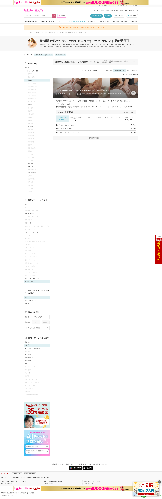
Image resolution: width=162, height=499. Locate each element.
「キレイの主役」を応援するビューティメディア (14, 481)
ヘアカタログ (92, 21)
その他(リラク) (43, 32)
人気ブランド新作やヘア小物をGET (53, 481)
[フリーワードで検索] (54, 16)
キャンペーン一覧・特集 (119, 21)
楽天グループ (121, 5)
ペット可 (27, 373)
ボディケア (28, 223)
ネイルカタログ (104, 21)
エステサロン (61, 21)
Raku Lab (134, 21)
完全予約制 (28, 354)
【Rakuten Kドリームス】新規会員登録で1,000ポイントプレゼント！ (31, 477)
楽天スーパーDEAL (30, 300)
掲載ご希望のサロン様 (131, 10)
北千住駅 (30, 126)
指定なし (27, 204)
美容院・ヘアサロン (31, 21)
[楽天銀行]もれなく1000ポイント (107, 5)
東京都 (50, 32)
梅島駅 (30, 105)
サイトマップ (74, 464)
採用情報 (31, 493)
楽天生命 (128, 5)
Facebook (104, 464)
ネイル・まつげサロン (47, 21)
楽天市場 (135, 5)
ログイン (107, 15)
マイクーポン (120, 15)
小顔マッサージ (29, 213)
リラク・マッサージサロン (77, 21)
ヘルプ (107, 10)
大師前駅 (30, 163)
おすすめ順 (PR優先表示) (90, 70)
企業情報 (3, 493)
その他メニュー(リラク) (52, 44)
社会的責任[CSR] (23, 493)
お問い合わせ (82, 464)
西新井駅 (30, 166)
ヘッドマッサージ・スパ (32, 278)
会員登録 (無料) (96, 15)
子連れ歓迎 (28, 360)
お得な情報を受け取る (116, 10)
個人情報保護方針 (12, 493)
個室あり (27, 363)
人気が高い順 (107, 70)
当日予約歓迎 (29, 357)
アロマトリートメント (31, 232)
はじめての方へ (99, 10)
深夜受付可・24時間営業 (32, 348)
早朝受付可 (74, 32)
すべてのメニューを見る (126, 112)
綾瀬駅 (68, 32)
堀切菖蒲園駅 (32, 173)
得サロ (27, 303)
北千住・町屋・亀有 (59, 32)
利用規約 (67, 464)
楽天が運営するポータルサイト (93, 481)
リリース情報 (96, 464)
